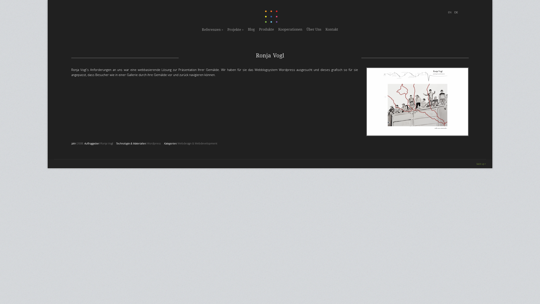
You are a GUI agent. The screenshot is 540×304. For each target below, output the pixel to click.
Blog (251, 29)
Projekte (235, 29)
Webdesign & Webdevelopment (197, 143)
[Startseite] (271, 22)
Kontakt (331, 29)
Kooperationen (290, 29)
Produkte (266, 29)
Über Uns (313, 29)
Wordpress (154, 143)
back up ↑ (481, 163)
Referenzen (212, 29)
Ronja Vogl (106, 143)
